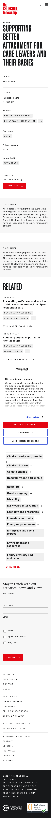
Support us (10, 679)
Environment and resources (18, 544)
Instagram (9, 751)
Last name (8, 605)
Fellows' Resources (15, 711)
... (41, 121)
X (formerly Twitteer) (16, 736)
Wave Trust (11, 163)
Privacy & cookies (14, 728)
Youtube (8, 760)
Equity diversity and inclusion (20, 557)
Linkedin (8, 746)
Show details (32, 417)
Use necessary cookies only (25, 441)
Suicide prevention (16, 318)
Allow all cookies (25, 425)
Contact (8, 684)
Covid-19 (13, 487)
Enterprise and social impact (21, 532)
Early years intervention (20, 121)
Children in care (17, 465)
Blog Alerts (13, 643)
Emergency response (21, 524)
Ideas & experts (13, 701)
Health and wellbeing (17, 115)
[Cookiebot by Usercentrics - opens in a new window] (15, 370)
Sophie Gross (10, 82)
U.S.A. (7, 136)
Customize (24, 432)
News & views (11, 697)
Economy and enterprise (23, 512)
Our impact (10, 706)
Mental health (13, 351)
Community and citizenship (24, 478)
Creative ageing (17, 493)
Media (6, 689)
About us (8, 674)
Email (5, 617)
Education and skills (20, 518)
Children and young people (24, 456)
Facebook (9, 756)
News (10, 631)
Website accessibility (16, 724)
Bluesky (8, 741)
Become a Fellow (13, 716)
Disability (13, 499)
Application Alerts (17, 637)
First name (8, 594)
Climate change (17, 472)
